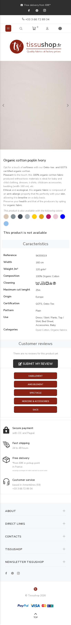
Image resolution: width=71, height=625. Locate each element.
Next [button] (67, 105)
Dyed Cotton (42, 330)
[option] (35, 105)
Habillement (35, 376)
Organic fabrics (58, 330)
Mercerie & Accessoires (35, 401)
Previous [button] (3, 105)
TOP (36, 617)
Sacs (35, 409)
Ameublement (35, 384)
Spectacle (36, 392)
